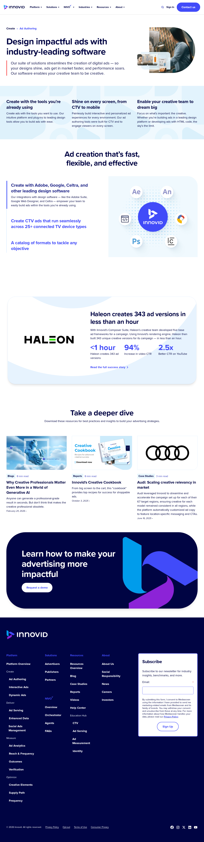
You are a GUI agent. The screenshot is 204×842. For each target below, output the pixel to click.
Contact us (188, 7)
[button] (36, 7)
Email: (167, 682)
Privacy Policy (171, 716)
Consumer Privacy (100, 827)
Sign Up (168, 726)
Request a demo (37, 588)
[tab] (51, 195)
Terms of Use (80, 827)
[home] (14, 7)
